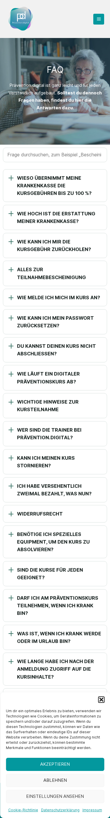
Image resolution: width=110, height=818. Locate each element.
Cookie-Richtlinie (23, 810)
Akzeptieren (55, 764)
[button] (101, 700)
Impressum (92, 810)
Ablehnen (55, 780)
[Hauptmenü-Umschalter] (98, 19)
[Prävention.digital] (20, 19)
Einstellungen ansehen (55, 796)
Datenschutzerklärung (60, 810)
